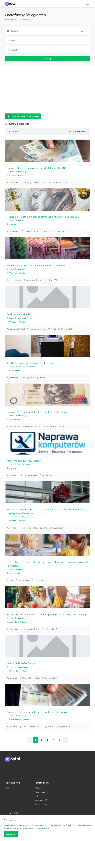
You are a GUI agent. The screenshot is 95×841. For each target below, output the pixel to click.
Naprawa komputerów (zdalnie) (24, 460)
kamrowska (14, 426)
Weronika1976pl (17, 329)
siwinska (13, 726)
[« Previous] (29, 740)
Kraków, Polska (16, 224)
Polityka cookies (42, 792)
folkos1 (12, 528)
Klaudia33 (14, 475)
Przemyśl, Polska (16, 175)
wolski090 (14, 182)
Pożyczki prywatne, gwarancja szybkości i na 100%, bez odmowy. (43, 217)
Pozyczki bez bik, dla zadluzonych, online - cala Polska (37, 412)
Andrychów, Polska (17, 622)
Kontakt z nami (41, 804)
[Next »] (65, 740)
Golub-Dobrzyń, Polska (19, 719)
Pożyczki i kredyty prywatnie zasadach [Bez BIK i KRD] (37, 168)
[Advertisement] (47, 88)
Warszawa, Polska (17, 273)
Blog (7, 787)
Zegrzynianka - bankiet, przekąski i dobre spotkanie (36, 265)
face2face (13, 629)
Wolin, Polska (15, 419)
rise (11, 580)
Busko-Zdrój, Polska (18, 671)
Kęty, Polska (14, 573)
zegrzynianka (15, 280)
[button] (81, 131)
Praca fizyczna (23, 667)
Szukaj (47, 58)
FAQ (36, 796)
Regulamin (39, 787)
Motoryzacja (13, 517)
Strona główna (11, 19)
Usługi (11, 171)
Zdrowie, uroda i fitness (27, 367)
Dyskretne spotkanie (18, 314)
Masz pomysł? (41, 800)
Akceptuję (10, 834)
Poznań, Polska (16, 468)
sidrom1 (13, 678)
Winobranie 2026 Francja (21, 663)
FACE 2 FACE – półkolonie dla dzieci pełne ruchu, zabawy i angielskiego (47, 614)
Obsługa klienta (23, 464)
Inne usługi (22, 171)
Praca (11, 464)
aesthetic (13, 377)
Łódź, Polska (14, 370)
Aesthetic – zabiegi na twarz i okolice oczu (30, 363)
